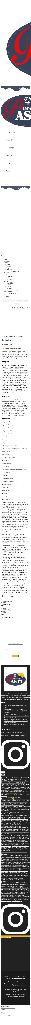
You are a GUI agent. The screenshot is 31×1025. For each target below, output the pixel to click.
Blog (6, 308)
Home (3, 308)
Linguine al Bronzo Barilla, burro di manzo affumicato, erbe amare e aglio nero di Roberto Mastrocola (16, 720)
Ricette (10, 308)
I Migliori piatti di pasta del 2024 (13, 709)
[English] (2, 256)
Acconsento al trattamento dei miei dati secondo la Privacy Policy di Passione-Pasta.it (15, 651)
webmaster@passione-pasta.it (15, 996)
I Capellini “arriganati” (10, 714)
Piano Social (20, 994)
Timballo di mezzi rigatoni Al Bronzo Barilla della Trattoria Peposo (16, 716)
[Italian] (1, 256)
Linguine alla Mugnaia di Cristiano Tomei (16, 724)
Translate (13, 1015)
